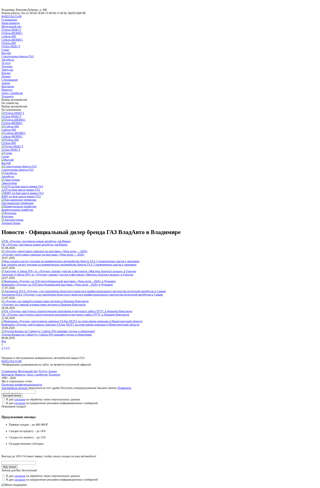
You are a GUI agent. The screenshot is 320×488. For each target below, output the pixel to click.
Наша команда (10, 23)
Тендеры (6, 66)
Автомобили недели (14, 387)
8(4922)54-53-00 (11, 16)
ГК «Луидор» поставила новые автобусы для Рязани (34, 244)
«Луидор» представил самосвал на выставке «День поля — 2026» (43, 254)
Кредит (6, 73)
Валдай (6, 53)
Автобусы (7, 59)
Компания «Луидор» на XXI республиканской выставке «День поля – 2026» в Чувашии (57, 284)
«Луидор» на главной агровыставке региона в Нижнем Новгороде (43, 304)
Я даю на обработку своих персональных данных (43, 399)
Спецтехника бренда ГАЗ (17, 56)
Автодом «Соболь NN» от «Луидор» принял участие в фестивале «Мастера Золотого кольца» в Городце (67, 274)
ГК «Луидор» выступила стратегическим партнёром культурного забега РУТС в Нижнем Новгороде (65, 314)
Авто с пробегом (12, 93)
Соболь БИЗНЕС (12, 39)
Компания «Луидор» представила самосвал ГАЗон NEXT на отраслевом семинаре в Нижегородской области (70, 324)
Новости (6, 89)
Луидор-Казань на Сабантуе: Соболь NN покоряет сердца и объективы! (46, 334)
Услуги (5, 63)
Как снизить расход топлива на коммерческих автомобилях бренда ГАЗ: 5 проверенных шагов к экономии (68, 264)
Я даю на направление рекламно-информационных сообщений (52, 403)
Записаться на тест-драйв (44, 387)
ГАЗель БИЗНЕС (12, 33)
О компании (9, 19)
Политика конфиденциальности (21, 384)
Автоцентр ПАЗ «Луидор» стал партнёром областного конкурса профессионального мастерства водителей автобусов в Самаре (82, 294)
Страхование (9, 79)
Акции (5, 83)
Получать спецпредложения (79, 387)
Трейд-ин (7, 69)
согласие (19, 399)
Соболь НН (8, 36)
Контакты (7, 86)
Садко (5, 49)
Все (3, 341)
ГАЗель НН (8, 43)
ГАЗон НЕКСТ (10, 46)
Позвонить (124, 387)
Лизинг (6, 76)
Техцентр (7, 96)
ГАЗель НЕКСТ (11, 29)
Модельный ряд (11, 26)
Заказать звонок (107, 387)
